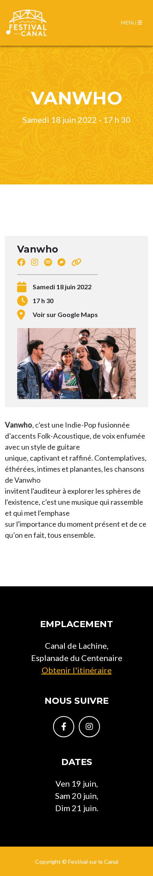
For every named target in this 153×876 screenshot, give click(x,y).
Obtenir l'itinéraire (77, 670)
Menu (129, 23)
